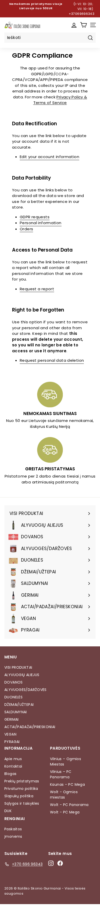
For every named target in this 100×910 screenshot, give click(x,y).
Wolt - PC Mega (64, 812)
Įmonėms (13, 836)
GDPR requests (34, 217)
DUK (8, 810)
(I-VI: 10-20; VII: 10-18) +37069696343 (82, 9)
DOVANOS (13, 682)
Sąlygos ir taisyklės (21, 803)
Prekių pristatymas (21, 781)
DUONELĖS (13, 697)
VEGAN (10, 734)
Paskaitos (13, 829)
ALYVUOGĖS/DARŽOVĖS (25, 689)
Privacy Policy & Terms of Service (60, 100)
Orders (26, 229)
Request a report (37, 289)
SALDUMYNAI (15, 712)
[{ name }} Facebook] (60, 863)
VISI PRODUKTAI (18, 667)
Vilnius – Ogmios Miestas (65, 761)
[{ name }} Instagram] (51, 863)
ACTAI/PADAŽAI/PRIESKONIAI (29, 726)
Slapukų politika (18, 796)
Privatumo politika (21, 788)
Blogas (10, 773)
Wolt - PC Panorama (69, 804)
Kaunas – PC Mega (67, 784)
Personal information (41, 222)
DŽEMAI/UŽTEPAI (19, 704)
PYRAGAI (12, 741)
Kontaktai (13, 766)
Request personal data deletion (52, 360)
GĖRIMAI (11, 719)
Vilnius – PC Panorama (61, 774)
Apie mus (13, 758)
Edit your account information (49, 156)
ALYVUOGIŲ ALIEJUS (21, 674)
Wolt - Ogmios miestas (64, 794)
